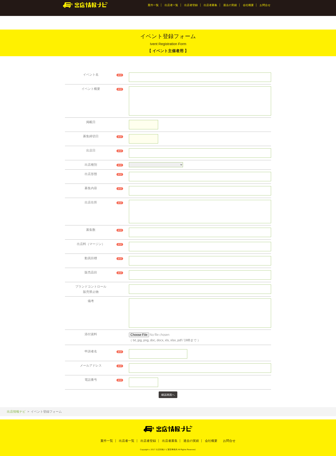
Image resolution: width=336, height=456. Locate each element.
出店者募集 (210, 5)
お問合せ (265, 5)
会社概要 (248, 5)
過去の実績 (230, 5)
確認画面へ (168, 394)
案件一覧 (153, 5)
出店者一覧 (171, 5)
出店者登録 (191, 5)
